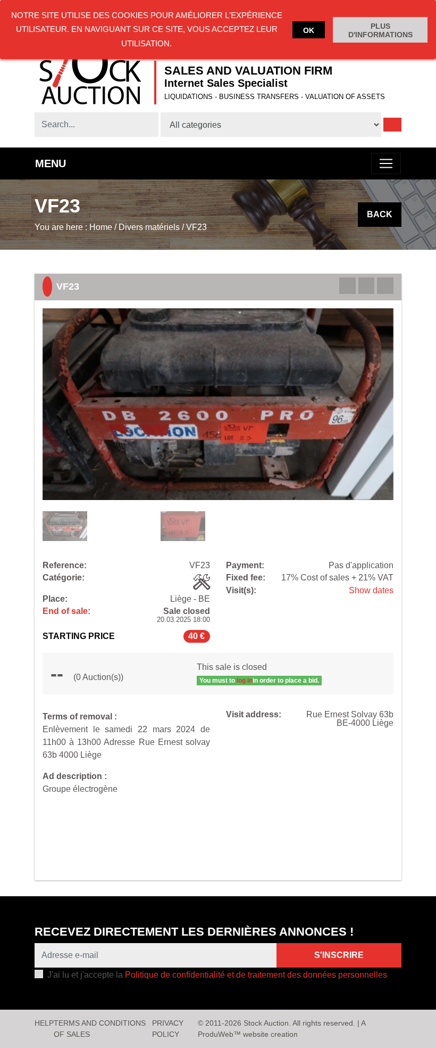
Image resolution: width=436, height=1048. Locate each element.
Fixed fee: (245, 578)
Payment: (245, 565)
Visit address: (253, 714)
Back (379, 214)
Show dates (371, 590)
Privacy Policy (167, 1028)
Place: (55, 599)
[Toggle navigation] (386, 163)
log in (245, 680)
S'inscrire (339, 955)
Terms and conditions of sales (100, 1028)
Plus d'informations (380, 30)
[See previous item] (347, 285)
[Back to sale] (366, 285)
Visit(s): (241, 590)
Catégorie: (64, 578)
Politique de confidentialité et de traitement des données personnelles (256, 974)
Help (44, 1023)
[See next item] (385, 285)
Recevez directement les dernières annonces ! (194, 931)
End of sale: (66, 611)
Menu (50, 163)
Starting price (79, 636)
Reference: (65, 565)
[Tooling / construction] (201, 582)
